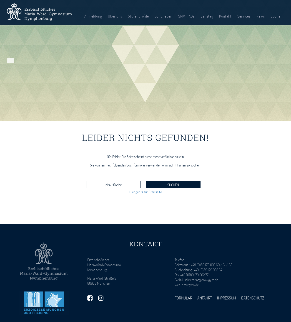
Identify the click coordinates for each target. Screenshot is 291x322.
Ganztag (207, 16)
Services (244, 16)
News (260, 16)
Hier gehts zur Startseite (145, 191)
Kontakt (225, 16)
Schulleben (163, 16)
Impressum (226, 298)
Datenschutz (252, 298)
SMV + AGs (186, 16)
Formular (183, 298)
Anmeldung (93, 16)
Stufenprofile (138, 16)
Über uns (115, 16)
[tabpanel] (145, 60)
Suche (276, 16)
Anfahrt (204, 298)
